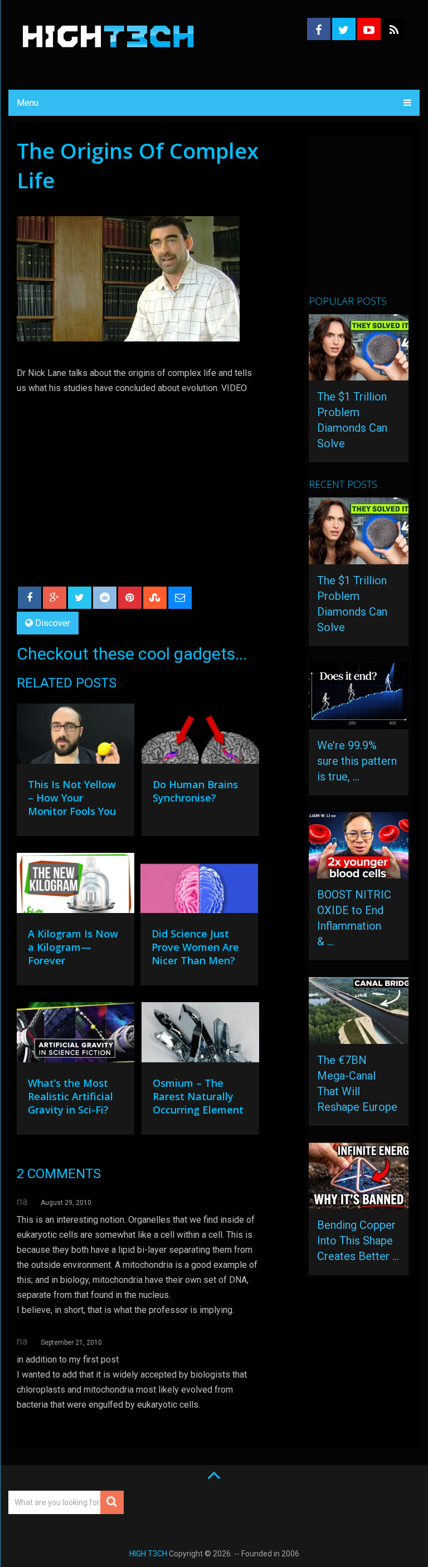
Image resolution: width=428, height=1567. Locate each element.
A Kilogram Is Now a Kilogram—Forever (73, 947)
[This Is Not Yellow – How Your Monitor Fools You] (75, 736)
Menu (27, 102)
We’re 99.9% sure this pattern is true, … (357, 761)
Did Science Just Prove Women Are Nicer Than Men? (195, 947)
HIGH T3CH (148, 1553)
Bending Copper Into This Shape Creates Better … (358, 1240)
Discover (52, 623)
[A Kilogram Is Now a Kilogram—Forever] (75, 886)
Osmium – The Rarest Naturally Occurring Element (198, 1096)
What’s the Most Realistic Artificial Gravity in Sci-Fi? (70, 1096)
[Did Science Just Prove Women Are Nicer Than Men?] (199, 886)
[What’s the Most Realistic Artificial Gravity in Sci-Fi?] (75, 1035)
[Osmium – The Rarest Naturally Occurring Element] (200, 1035)
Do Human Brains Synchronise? (195, 791)
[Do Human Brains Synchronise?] (200, 736)
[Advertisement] (368, 220)
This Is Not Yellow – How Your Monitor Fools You (72, 798)
